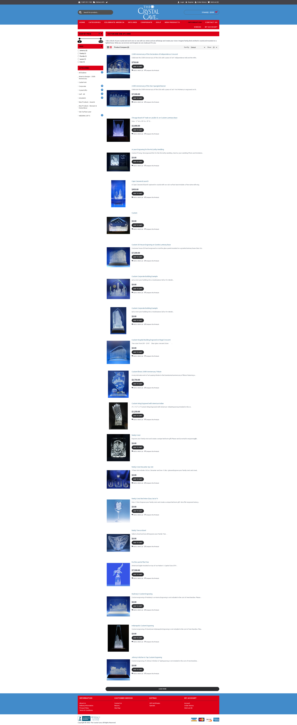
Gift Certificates (154, 703)
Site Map (117, 708)
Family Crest (136, 435)
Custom (134, 213)
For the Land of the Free (140, 562)
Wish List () (188, 708)
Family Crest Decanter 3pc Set (142, 467)
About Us (82, 703)
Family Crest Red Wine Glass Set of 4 (145, 499)
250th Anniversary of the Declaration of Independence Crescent (155, 54)
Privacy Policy (84, 708)
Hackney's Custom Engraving (142, 594)
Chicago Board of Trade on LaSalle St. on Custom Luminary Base (154, 118)
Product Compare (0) (121, 47)
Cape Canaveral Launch (140, 181)
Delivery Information (86, 705)
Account (187, 703)
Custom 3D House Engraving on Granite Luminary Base (151, 245)
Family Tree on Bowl (139, 530)
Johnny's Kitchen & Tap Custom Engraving (147, 657)
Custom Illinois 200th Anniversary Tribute (146, 372)
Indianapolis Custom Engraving (143, 626)
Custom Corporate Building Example (145, 276)
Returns (117, 705)
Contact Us (118, 703)
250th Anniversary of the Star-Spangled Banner (149, 86)
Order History (189, 705)
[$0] (79, 39)
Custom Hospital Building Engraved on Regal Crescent (151, 340)
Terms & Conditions (86, 710)
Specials (152, 705)
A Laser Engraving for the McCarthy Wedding (148, 149)
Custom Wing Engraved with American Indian (148, 403)
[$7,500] (101, 39)
